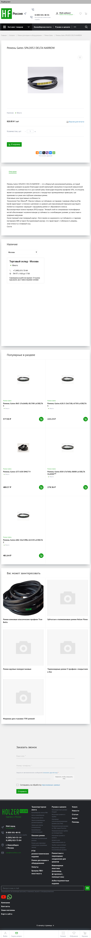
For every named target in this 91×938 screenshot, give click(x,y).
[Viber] (47, 152)
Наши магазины (8, 910)
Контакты (5, 906)
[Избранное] (80, 14)
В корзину (15, 144)
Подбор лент (5, 2)
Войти (61, 14)
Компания (5, 902)
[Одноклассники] (37, 152)
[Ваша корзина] (86, 14)
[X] (43, 152)
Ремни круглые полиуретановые (17, 669)
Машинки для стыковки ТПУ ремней (19, 718)
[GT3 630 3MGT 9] (23, 448)
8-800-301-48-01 (42, 15)
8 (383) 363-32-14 (13, 837)
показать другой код (50, 772)
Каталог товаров (15, 27)
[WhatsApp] (53, 152)
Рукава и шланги (62, 27)
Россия (16, 13)
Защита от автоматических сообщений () (37, 772)
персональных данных (51, 785)
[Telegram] (40, 152)
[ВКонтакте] (50, 152)
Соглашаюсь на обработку (40, 785)
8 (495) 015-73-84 (13, 840)
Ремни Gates (7, 401)
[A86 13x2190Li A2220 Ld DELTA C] (23, 516)
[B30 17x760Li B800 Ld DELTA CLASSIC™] (67, 448)
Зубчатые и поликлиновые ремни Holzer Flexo (67, 619)
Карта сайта (6, 914)
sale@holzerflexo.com (13, 852)
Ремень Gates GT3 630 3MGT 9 (16, 471)
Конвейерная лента (42, 27)
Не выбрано (10, 828)
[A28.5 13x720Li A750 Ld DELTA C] (67, 379)
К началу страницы (44, 925)
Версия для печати (76, 122)
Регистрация (68, 14)
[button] (33, 10)
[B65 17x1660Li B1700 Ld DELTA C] (23, 379)
